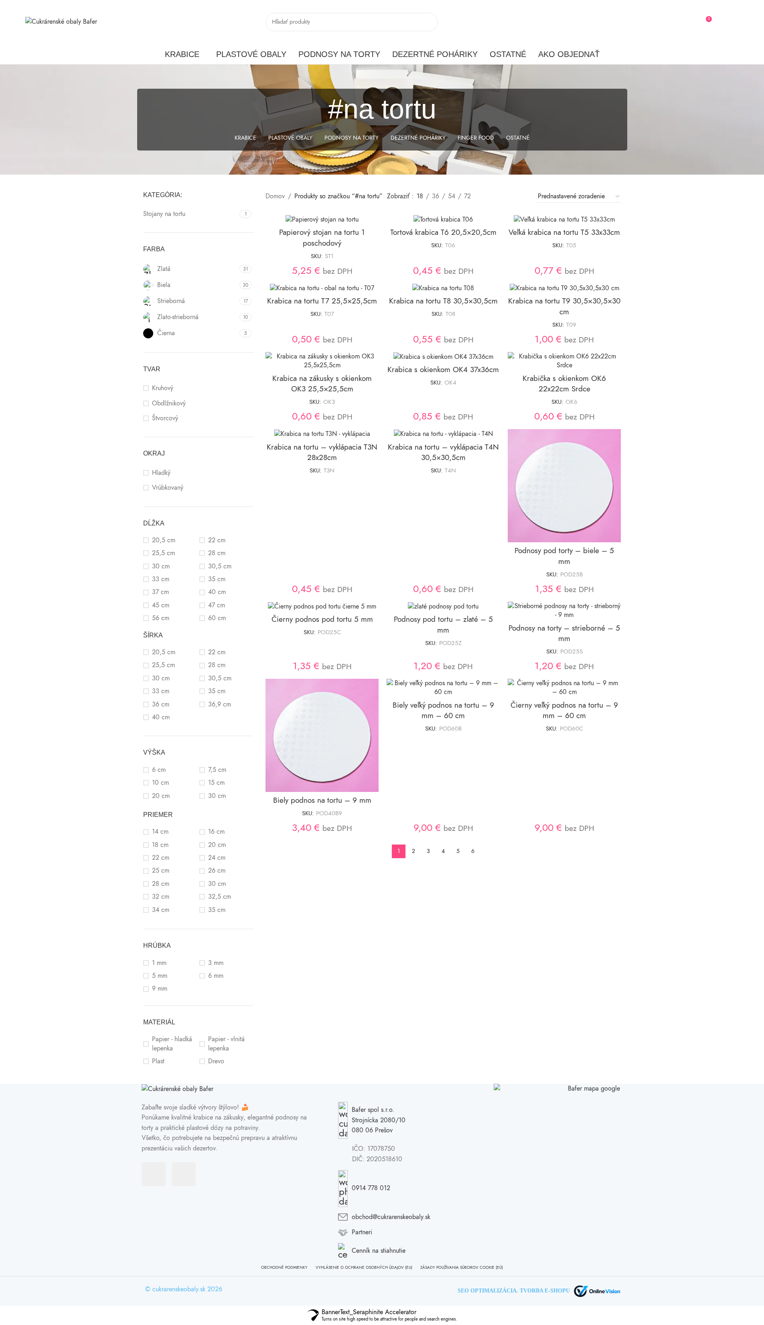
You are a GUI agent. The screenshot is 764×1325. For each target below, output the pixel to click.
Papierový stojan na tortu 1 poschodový (322, 237)
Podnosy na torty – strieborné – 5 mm (564, 633)
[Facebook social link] (724, 22)
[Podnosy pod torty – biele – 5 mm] (564, 485)
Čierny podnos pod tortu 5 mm (322, 619)
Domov (275, 196)
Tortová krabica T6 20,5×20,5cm (443, 232)
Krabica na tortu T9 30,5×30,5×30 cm (564, 306)
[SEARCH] (428, 22)
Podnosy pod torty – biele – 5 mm (564, 556)
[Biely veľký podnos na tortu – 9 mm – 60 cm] (443, 688)
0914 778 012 (371, 1188)
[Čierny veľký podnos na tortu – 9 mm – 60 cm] (564, 688)
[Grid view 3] (505, 196)
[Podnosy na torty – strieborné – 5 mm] (564, 611)
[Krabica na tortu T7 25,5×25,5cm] (322, 288)
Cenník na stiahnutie (378, 1250)
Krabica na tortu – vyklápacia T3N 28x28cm (322, 452)
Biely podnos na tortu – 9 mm (322, 800)
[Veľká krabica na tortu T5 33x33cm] (564, 219)
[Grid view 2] (490, 196)
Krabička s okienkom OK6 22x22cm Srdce (564, 384)
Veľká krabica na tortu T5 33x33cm (564, 232)
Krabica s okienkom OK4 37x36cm (443, 369)
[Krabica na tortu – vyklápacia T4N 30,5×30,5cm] (443, 434)
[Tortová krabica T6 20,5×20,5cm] (443, 219)
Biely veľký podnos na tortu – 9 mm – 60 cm (443, 710)
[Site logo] (61, 21)
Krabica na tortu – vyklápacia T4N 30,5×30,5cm (443, 452)
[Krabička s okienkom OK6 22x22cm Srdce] (564, 361)
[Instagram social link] (734, 22)
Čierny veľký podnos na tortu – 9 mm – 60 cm (564, 710)
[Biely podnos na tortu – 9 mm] (322, 735)
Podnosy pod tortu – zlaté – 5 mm (443, 624)
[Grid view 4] (520, 196)
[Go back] (318, 109)
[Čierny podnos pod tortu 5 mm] (322, 606)
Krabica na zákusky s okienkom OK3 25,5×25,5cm (322, 384)
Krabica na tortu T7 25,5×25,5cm (322, 300)
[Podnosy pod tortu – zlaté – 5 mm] (443, 606)
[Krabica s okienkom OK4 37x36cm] (443, 357)
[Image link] (177, 1088)
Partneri (362, 1232)
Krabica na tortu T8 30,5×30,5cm (443, 300)
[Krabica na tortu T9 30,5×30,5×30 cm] (564, 288)
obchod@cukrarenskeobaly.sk (391, 1217)
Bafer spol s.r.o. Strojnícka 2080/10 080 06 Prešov (378, 1120)
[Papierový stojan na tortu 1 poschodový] (322, 219)
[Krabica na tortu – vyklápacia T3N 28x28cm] (322, 434)
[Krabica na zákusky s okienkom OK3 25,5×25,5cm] (322, 361)
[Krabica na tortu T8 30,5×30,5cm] (443, 288)
